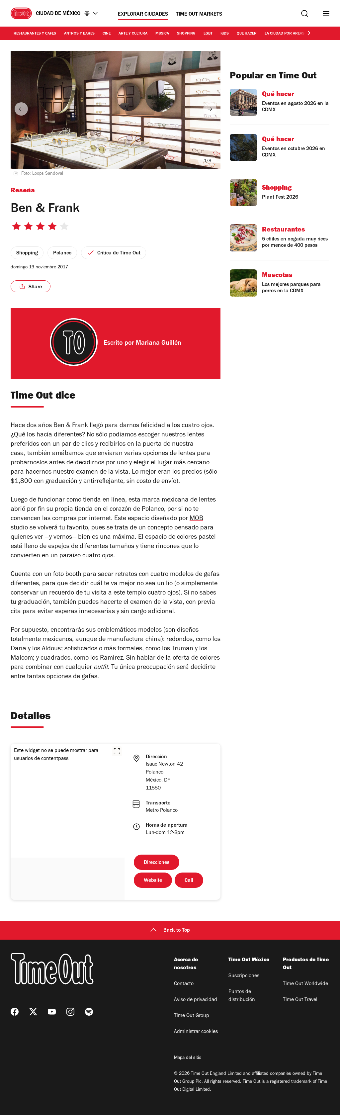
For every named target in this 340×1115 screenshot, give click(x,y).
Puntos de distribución (241, 996)
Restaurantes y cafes (35, 34)
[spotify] (89, 1012)
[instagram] (70, 1012)
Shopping (186, 34)
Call (189, 880)
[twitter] (33, 1012)
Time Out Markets (199, 14)
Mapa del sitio (187, 1058)
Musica (162, 34)
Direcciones (156, 863)
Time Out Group (191, 1016)
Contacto (184, 984)
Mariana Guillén (158, 343)
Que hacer (247, 34)
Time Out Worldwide (305, 984)
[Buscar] (304, 13)
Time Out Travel (300, 1000)
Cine (107, 34)
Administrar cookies (196, 1032)
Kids (224, 34)
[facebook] (15, 1012)
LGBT (208, 34)
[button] (117, 751)
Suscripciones (243, 976)
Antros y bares (79, 34)
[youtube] (52, 1012)
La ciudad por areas (284, 34)
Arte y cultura (133, 34)
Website (153, 880)
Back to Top (176, 930)
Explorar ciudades (143, 14)
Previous (21, 109)
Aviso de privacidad (195, 1000)
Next (209, 109)
